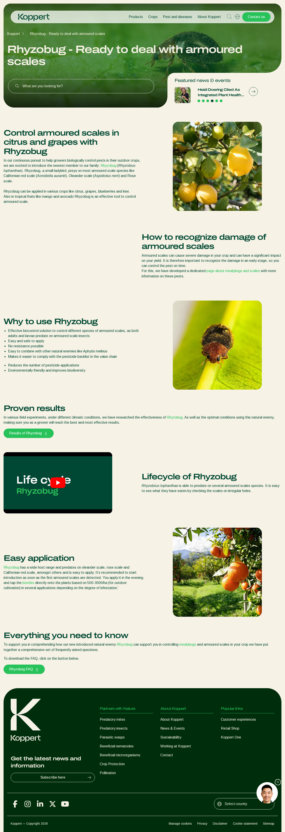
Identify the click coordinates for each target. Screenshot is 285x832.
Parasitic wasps (112, 737)
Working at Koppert (175, 746)
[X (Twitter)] (52, 804)
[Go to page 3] (207, 101)
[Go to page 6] (221, 101)
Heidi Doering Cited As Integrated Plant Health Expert (219, 93)
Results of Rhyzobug (25, 433)
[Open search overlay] (229, 17)
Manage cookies (180, 823)
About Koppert (209, 17)
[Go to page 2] (203, 101)
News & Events (172, 728)
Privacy (202, 823)
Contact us (256, 17)
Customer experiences (238, 719)
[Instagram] (27, 804)
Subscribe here (53, 777)
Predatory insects (114, 728)
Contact (166, 755)
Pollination (108, 773)
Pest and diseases (177, 17)
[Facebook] (15, 804)
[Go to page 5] (216, 101)
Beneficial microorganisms (120, 755)
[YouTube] (65, 804)
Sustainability (170, 737)
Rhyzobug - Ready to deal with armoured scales (67, 34)
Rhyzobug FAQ (21, 669)
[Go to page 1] (198, 101)
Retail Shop (230, 728)
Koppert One (231, 737)
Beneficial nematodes (117, 746)
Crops (153, 17)
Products (136, 17)
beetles (28, 583)
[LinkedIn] (40, 804)
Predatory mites (112, 719)
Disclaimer (220, 823)
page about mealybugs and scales (233, 271)
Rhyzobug (108, 165)
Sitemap (268, 823)
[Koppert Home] (33, 15)
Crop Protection (112, 764)
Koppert (13, 34)
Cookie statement (245, 823)
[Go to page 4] (212, 101)
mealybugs (187, 644)
